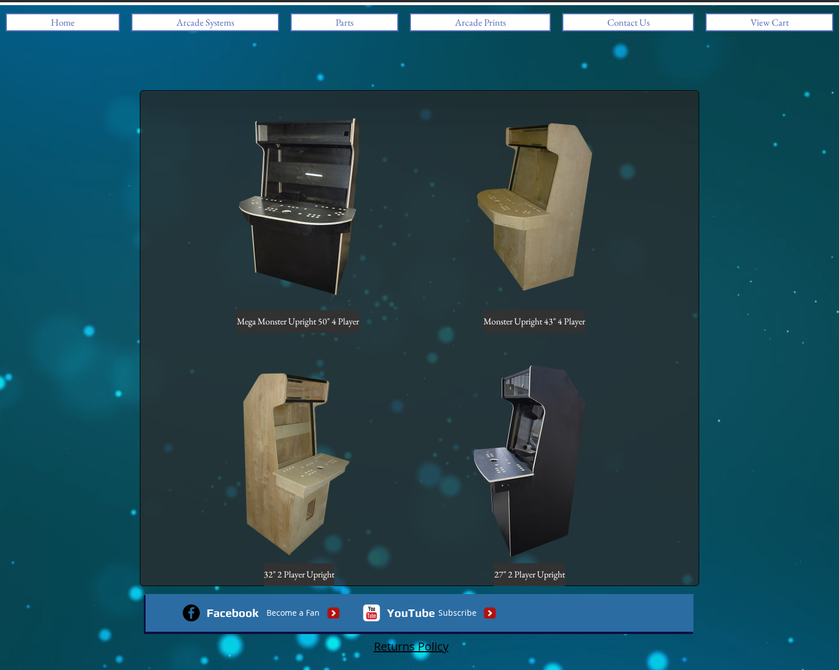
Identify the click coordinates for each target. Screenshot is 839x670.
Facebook (233, 612)
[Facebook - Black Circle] (191, 612)
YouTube (411, 612)
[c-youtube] (371, 612)
